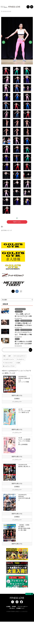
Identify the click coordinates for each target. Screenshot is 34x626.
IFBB (4, 356)
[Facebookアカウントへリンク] (21, 602)
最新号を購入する (17, 395)
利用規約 (14, 606)
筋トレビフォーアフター (9, 366)
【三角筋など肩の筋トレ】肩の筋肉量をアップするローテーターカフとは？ (23, 325)
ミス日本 (18, 362)
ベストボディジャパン (8, 359)
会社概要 (8, 606)
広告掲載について (20, 608)
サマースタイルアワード (20, 356)
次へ (30, 45)
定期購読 (17, 398)
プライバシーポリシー (23, 606)
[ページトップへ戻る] (29, 594)
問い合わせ (12, 608)
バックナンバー (17, 401)
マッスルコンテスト (8, 362)
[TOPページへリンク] (10, 7)
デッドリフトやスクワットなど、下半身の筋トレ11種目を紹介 (23, 334)
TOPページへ (17, 222)
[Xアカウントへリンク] (12, 602)
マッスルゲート (20, 359)
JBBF (9, 356)
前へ (3, 45)
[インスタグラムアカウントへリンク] (17, 602)
